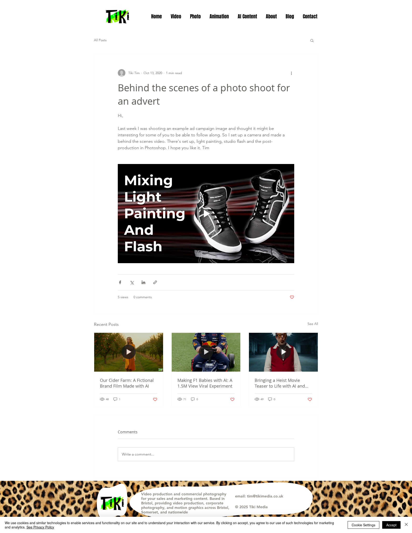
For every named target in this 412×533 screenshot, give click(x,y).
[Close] (406, 525)
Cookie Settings (363, 525)
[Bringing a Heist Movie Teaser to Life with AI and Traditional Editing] (283, 352)
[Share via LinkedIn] (143, 282)
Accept (391, 525)
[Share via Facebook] (120, 282)
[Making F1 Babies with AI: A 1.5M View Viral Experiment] (206, 352)
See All (313, 324)
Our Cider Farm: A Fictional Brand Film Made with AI (127, 383)
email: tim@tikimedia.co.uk (259, 496)
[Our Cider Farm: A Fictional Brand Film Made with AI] (128, 352)
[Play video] (206, 213)
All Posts (100, 40)
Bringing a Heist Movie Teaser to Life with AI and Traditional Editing (280, 383)
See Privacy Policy (40, 527)
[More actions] (291, 73)
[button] (175, 16)
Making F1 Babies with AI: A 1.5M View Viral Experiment (204, 383)
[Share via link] (155, 282)
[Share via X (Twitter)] (131, 282)
